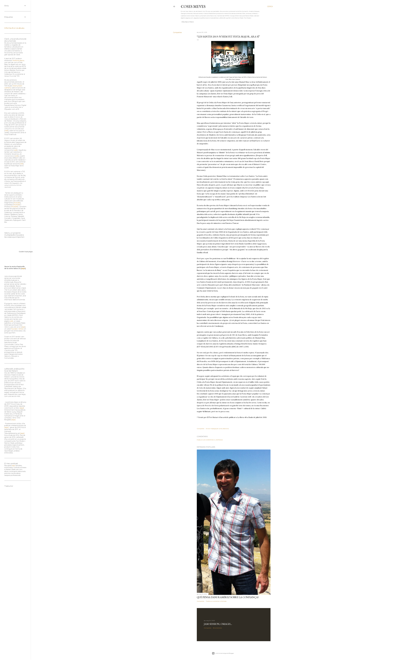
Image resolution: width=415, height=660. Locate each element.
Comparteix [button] (177, 32)
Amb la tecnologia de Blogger (224, 653)
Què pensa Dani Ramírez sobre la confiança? (228, 597)
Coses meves (193, 6)
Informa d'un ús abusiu (14, 28)
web (6, 131)
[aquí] (22, 408)
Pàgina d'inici (188, 22)
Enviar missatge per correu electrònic (217, 428)
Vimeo (21, 329)
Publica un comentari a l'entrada (210, 440)
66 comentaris (217, 628)
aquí (23, 268)
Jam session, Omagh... (218, 624)
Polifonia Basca (18, 60)
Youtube (17, 203)
